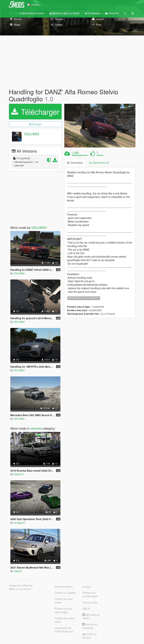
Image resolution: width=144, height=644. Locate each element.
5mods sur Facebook (89, 626)
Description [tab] (76, 162)
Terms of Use (89, 602)
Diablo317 (19, 474)
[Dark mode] (125, 13)
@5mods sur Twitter (91, 616)
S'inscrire (113, 13)
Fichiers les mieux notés (65, 619)
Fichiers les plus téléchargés (64, 610)
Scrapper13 (19, 522)
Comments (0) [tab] (100, 162)
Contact (86, 586)
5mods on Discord (89, 635)
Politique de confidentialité (90, 594)
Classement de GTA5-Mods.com (64, 629)
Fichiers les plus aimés (64, 600)
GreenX (18, 571)
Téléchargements (79, 155)
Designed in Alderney (21, 585)
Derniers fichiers (64, 586)
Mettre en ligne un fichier (66, 13)
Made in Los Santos (20, 589)
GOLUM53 (31, 134)
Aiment (100, 155)
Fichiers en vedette (65, 592)
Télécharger (39, 111)
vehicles (36, 428)
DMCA (86, 608)
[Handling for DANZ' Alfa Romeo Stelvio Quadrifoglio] (99, 125)
